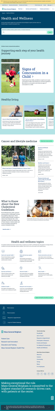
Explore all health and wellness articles (44, 297)
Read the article (6, 229)
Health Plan (4, 5)
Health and (42, 347)
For (41, 366)
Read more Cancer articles (46, 141)
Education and (8, 345)
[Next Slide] (52, 103)
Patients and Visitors (44, 9)
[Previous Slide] (50, 103)
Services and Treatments (31, 9)
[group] (12, 117)
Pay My (39, 333)
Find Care (20, 9)
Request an (43, 338)
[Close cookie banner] (49, 407)
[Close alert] (53, 1)
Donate (45, 5)
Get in (40, 335)
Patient (5, 339)
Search (3, 13)
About (39, 354)
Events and (42, 343)
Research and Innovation (13, 5)
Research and (9, 342)
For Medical (43, 345)
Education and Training (23, 5)
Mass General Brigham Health (12, 348)
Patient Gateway (38, 5)
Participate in (43, 340)
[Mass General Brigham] (9, 9)
